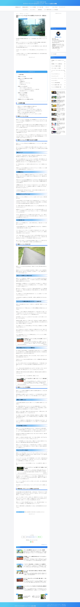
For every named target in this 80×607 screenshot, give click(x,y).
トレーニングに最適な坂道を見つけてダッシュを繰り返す (29, 89)
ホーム (49, 604)
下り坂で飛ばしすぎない (24, 95)
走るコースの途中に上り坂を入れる (26, 87)
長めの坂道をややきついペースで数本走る (27, 90)
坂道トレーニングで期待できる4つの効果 (25, 78)
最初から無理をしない (23, 94)
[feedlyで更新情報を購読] (31, 542)
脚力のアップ (22, 79)
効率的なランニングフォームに (25, 82)
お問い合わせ (63, 604)
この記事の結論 (21, 74)
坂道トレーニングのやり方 (22, 86)
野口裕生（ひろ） (58, 37)
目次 (31, 71)
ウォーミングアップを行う (24, 97)
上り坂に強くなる (23, 84)
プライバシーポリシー (58, 604)
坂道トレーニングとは (22, 76)
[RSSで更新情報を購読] (33, 542)
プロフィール (52, 604)
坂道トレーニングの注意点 (22, 92)
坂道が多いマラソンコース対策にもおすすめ (25, 99)
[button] (65, 53)
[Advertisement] (31, 64)
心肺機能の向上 (22, 81)
